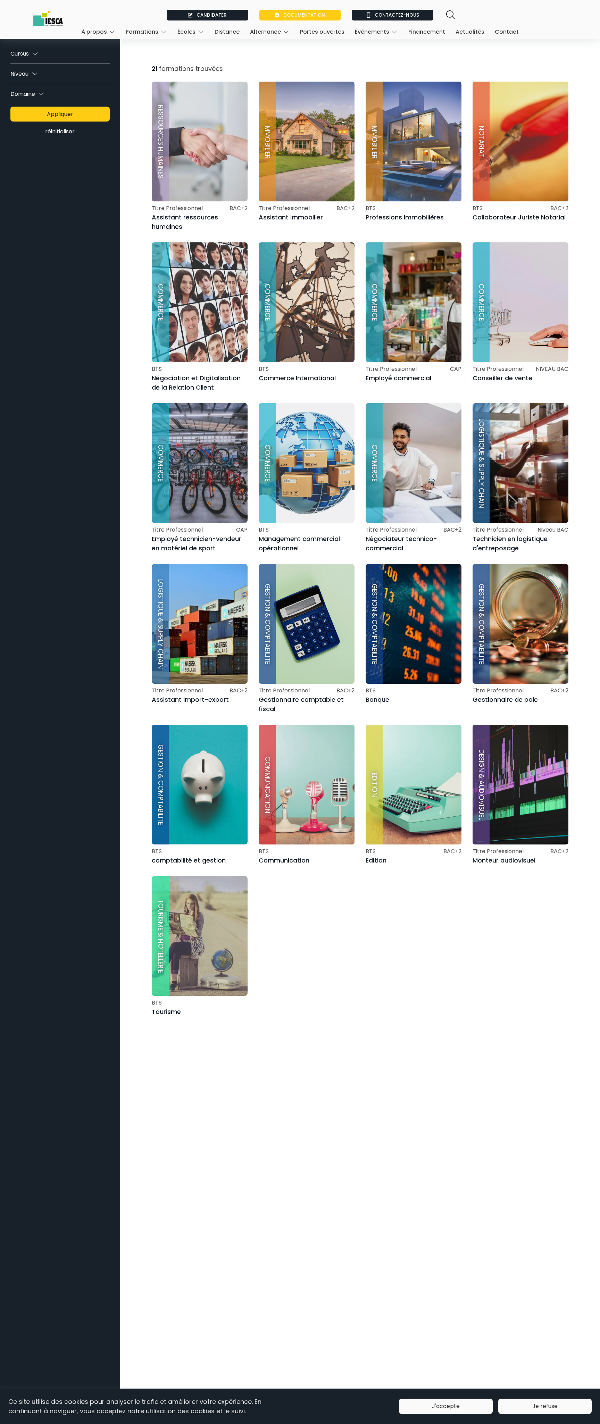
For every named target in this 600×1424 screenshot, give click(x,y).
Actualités (470, 32)
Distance (227, 32)
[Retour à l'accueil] (48, 18)
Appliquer (60, 114)
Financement (426, 32)
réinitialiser (60, 131)
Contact (507, 32)
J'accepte (446, 1406)
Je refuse (545, 1406)
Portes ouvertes (322, 32)
